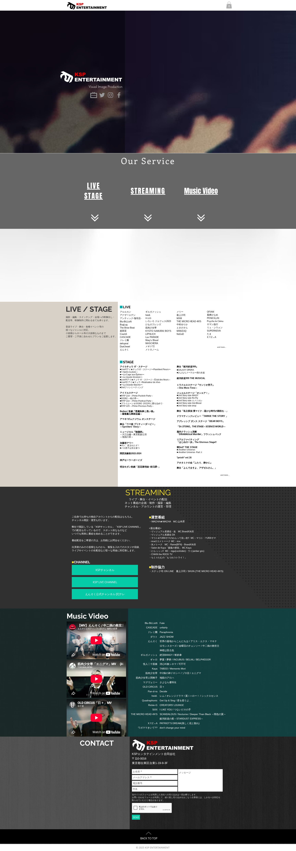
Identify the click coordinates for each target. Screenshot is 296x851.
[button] (229, 5)
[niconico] (93, 95)
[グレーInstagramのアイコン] (110, 95)
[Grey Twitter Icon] (102, 95)
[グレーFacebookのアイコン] (118, 95)
